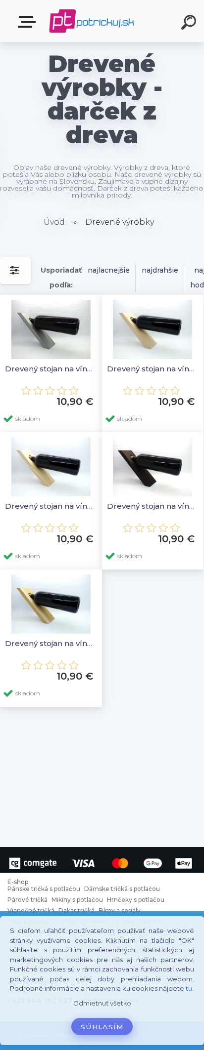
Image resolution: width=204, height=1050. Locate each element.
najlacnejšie (109, 270)
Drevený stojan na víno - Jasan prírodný (51, 506)
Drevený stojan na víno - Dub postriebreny (51, 368)
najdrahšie (160, 270)
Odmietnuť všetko (102, 1003)
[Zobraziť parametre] (15, 270)
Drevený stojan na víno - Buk (153, 368)
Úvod (54, 222)
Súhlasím (102, 1027)
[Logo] (92, 21)
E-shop (28, 22)
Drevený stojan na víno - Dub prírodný (51, 643)
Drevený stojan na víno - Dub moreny (153, 506)
